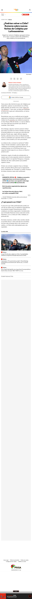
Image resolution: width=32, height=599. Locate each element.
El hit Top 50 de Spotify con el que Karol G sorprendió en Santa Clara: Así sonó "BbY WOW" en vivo (16, 270)
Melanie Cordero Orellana (14, 82)
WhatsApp (17, 78)
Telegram (21, 78)
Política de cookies (25, 560)
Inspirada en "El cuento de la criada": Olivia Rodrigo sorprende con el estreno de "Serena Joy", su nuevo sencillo (14, 262)
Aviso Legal (5, 560)
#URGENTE (5, 177)
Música (10, 19)
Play (30, 596)
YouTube (13, 548)
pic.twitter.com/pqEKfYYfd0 (10, 193)
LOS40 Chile (16, 10)
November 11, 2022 (6, 198)
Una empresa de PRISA (16, 566)
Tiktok (7, 548)
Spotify (22, 548)
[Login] (30, 10)
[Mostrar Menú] (2, 10)
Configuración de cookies (11, 561)
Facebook (11, 78)
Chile (2, 15)
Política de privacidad (14, 560)
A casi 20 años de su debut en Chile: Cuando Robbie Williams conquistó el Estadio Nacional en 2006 (14, 254)
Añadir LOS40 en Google (17, 97)
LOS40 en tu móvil (22, 561)
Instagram (10, 548)
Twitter (14, 78)
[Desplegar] (16, 591)
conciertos (12, 120)
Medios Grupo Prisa (16, 570)
